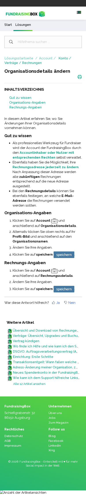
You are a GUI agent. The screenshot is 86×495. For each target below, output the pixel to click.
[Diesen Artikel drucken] (80, 77)
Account (45, 58)
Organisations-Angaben (27, 102)
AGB (7, 440)
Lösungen (23, 25)
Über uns (55, 413)
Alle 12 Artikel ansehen (29, 383)
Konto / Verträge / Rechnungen (37, 60)
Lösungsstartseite (19, 58)
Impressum (12, 445)
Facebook (56, 440)
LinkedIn (55, 445)
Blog (52, 436)
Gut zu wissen (20, 98)
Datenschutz (13, 436)
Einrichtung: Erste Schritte (33, 357)
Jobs (52, 417)
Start (8, 25)
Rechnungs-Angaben (25, 107)
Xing (52, 450)
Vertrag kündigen (26, 341)
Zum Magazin (58, 422)
